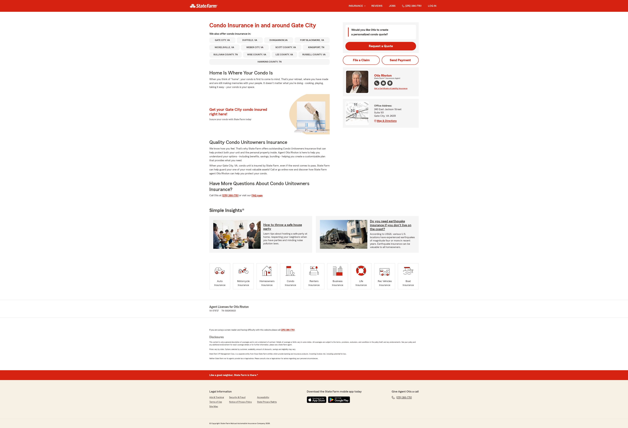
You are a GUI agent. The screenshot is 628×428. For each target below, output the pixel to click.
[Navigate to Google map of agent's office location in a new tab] (389, 83)
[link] (203, 6)
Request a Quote (381, 46)
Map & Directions (387, 120)
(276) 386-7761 (413, 6)
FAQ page (257, 195)
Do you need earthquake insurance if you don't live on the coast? (390, 225)
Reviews (376, 6)
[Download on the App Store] (316, 399)
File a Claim (361, 60)
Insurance (356, 6)
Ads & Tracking (216, 397)
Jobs (392, 6)
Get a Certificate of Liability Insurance (390, 88)
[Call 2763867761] (376, 83)
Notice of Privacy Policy (240, 402)
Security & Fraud (237, 397)
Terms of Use (215, 402)
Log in (432, 6)
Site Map (213, 406)
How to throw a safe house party (282, 226)
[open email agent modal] (383, 84)
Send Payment (400, 60)
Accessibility (263, 397)
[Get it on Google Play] (339, 399)
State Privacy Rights (267, 402)
